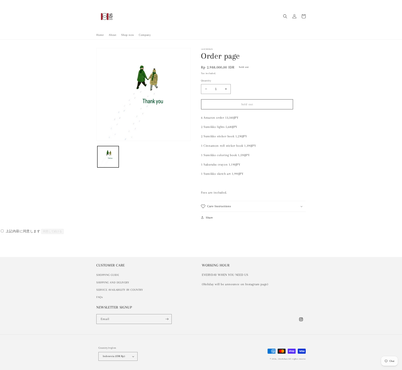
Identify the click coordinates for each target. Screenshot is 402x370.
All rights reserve (297, 359)
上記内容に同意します (23, 231)
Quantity (206, 80)
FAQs (99, 297)
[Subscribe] (166, 319)
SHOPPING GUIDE (107, 274)
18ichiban (282, 359)
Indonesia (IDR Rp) (114, 356)
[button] (285, 16)
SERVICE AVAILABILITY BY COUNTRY (119, 289)
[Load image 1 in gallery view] (108, 156)
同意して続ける (52, 231)
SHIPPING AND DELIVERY (112, 282)
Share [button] (209, 217)
